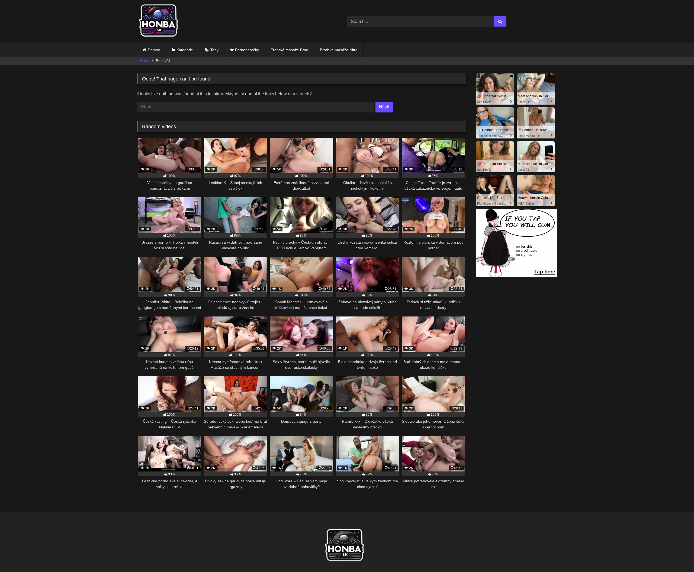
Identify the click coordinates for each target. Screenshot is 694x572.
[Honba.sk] (161, 21)
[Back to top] (677, 556)
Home (144, 61)
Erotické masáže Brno (289, 50)
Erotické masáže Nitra (339, 50)
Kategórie (184, 50)
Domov (154, 50)
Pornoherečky (247, 50)
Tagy (214, 50)
